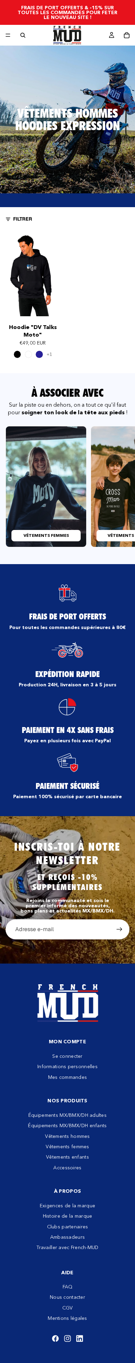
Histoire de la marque (67, 1216)
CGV (67, 1308)
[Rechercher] (22, 35)
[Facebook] (55, 1338)
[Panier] (126, 35)
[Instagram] (67, 1338)
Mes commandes (67, 1077)
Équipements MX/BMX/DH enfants (67, 1125)
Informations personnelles (67, 1066)
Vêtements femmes (67, 1146)
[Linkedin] (79, 1338)
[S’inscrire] (119, 929)
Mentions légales (67, 1318)
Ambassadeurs (67, 1237)
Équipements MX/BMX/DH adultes (67, 1115)
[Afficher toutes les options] (49, 354)
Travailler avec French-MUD (67, 1247)
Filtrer (22, 219)
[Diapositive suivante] (121, 486)
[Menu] (8, 35)
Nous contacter (67, 1297)
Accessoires (67, 1167)
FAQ (68, 1287)
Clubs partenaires (67, 1227)
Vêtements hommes (67, 1136)
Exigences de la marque (67, 1205)
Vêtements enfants (67, 1157)
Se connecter (67, 1056)
